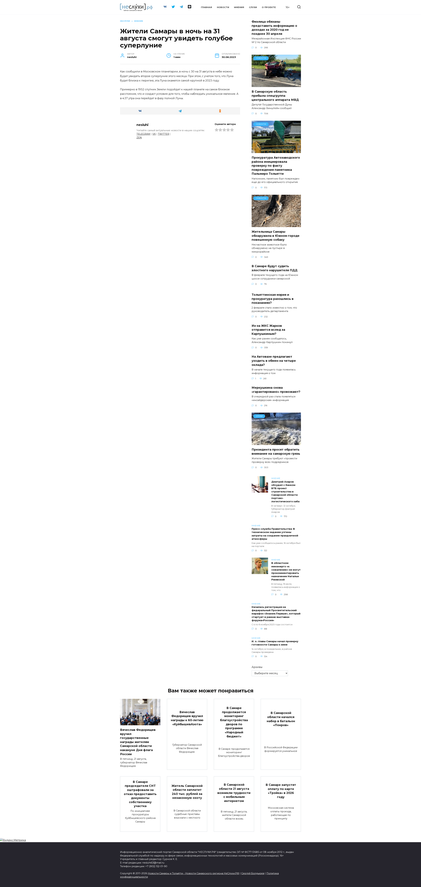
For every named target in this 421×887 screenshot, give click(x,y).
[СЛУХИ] (276, 442)
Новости (223, 7)
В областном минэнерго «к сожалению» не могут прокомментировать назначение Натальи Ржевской (286, 571)
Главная (206, 7)
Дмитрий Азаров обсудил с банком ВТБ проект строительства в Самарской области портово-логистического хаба (285, 491)
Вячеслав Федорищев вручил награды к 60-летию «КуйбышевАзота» (187, 718)
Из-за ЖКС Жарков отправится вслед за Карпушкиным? (268, 329)
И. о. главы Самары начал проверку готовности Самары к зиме (275, 643)
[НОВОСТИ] (276, 85)
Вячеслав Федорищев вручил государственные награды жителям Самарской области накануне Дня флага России (138, 742)
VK (154, 134)
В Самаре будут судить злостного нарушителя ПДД (274, 268)
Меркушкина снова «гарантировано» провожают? (276, 389)
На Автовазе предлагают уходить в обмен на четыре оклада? (274, 360)
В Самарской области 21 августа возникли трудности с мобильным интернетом (233, 793)
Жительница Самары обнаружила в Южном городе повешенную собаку (275, 235)
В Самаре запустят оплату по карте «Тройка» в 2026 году (281, 791)
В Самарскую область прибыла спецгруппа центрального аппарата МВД (275, 95)
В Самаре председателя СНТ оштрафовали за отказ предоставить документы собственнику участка (140, 794)
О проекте (269, 7)
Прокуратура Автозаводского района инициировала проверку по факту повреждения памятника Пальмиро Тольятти (276, 166)
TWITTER (163, 134)
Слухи (253, 7)
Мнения (239, 7)
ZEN (139, 137)
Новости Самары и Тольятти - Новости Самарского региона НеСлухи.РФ (193, 873)
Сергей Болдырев (252, 873)
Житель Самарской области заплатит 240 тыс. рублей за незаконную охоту (187, 791)
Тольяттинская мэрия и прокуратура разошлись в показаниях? (273, 298)
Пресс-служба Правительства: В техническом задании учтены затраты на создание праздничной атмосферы (275, 534)
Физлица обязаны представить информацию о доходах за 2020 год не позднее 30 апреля (274, 27)
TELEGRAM (143, 134)
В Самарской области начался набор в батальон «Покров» (281, 719)
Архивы (257, 667)
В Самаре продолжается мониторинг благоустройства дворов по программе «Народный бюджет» (234, 722)
